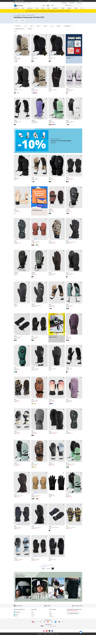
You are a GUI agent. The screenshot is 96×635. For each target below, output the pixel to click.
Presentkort (50, 615)
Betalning (50, 613)
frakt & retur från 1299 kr (19, 0)
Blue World (29, 2)
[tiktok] (49, 631)
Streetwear (16, 8)
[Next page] (53, 568)
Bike (43, 8)
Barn (52, 5)
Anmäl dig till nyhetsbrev (73, 613)
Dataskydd (45, 633)
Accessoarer (30, 8)
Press (32, 615)
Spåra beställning (51, 616)
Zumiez (33, 616)
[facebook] (52, 631)
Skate (37, 8)
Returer (50, 614)
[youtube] (46, 631)
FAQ (49, 611)
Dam (48, 5)
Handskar (22, 20)
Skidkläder (24, 15)
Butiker (33, 612)
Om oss (33, 611)
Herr (43, 5)
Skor (23, 8)
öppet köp (78, 0)
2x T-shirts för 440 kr (58, 10)
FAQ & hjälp (24, 2)
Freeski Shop (18, 15)
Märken (69, 8)
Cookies (57, 633)
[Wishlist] (29, 35)
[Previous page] (43, 568)
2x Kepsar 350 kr (67, 10)
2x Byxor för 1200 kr (36, 10)
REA (81, 8)
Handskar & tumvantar (30, 15)
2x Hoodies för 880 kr (51, 10)
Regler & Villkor (40, 633)
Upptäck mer (53, 142)
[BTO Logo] (25, 5)
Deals (76, 8)
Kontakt (50, 612)
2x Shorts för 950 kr (43, 10)
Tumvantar (16, 20)
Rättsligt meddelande (51, 633)
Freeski (62, 8)
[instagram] (44, 631)
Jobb (32, 613)
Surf (48, 8)
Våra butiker (19, 2)
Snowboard (55, 8)
